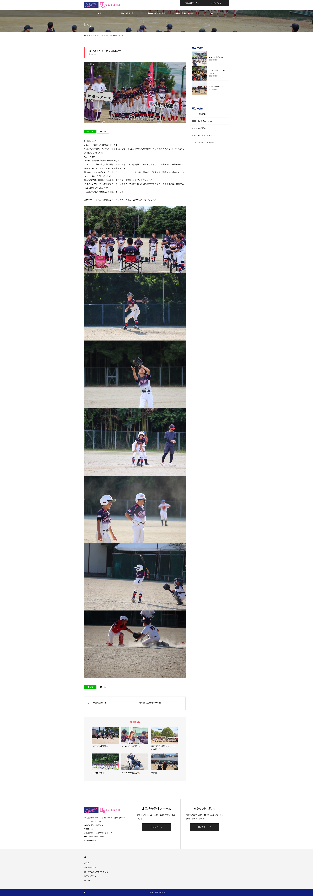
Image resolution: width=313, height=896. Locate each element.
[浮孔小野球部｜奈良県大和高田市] (102, 5)
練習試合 (91, 64)
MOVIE (214, 13)
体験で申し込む (205, 827)
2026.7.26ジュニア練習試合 (203, 143)
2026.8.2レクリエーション (202, 121)
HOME (85, 857)
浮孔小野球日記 (127, 13)
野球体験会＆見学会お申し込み (156, 14)
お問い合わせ (216, 3)
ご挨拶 (98, 13)
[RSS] (84, 892)
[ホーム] (85, 35)
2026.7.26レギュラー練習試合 (203, 135)
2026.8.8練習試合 (199, 114)
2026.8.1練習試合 (199, 128)
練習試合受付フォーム (185, 13)
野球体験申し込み (192, 3)
